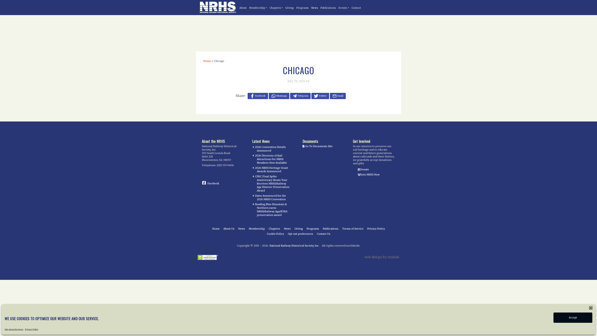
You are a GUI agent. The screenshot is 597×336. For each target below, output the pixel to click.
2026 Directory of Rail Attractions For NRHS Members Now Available (271, 159)
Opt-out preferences (14, 329)
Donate (364, 169)
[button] (590, 307)
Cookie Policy (275, 233)
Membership (257, 7)
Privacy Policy (31, 329)
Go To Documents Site (318, 146)
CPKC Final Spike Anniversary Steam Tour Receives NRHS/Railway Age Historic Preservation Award (272, 183)
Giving (289, 7)
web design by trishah (381, 257)
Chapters (275, 7)
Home (207, 61)
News (314, 7)
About (243, 7)
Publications (328, 7)
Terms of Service (352, 228)
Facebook (213, 183)
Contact (356, 7)
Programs (302, 7)
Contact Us (323, 233)
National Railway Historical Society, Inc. (294, 245)
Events (342, 7)
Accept (573, 317)
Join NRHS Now (370, 174)
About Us (228, 228)
